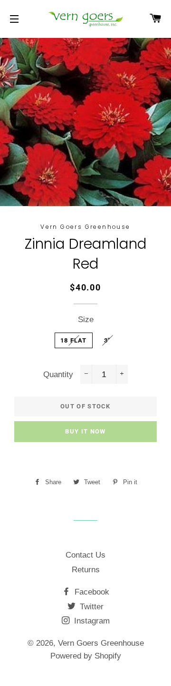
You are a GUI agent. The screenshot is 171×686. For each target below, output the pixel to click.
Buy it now (85, 431)
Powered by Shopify (85, 655)
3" (107, 340)
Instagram (91, 620)
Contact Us (85, 555)
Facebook (90, 591)
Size (86, 319)
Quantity (58, 374)
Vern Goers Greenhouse (101, 643)
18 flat (73, 340)
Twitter (90, 606)
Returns (86, 569)
